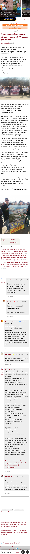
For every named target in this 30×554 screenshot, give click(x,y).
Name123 (8, 354)
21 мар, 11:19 (20, 280)
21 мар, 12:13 (18, 476)
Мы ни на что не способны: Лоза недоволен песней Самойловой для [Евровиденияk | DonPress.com (15, 464)
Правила (3, 512)
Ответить (10, 296)
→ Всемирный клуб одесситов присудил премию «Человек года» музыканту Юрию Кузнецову (14, 532)
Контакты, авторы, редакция (7, 549)
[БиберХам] (2, 477)
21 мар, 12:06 (20, 354)
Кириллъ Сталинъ (11, 322)
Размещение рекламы (17, 547)
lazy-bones (10, 280)
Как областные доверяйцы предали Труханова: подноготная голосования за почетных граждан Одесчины (14, 258)
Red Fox (10, 302)
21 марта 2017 (5, 43)
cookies (17, 552)
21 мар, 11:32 (21, 302)
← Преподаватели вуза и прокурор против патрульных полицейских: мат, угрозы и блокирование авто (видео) (14, 524)
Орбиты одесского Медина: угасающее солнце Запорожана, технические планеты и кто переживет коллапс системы (14, 264)
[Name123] (2, 354)
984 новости (13, 242)
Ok (23, 552)
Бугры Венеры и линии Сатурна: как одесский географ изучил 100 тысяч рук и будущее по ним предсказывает (9, 13)
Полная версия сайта (5, 547)
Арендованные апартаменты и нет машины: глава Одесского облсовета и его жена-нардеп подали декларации (14, 251)
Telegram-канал (22, 549)
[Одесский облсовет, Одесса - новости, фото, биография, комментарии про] (5, 240)
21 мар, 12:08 (18, 370)
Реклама (15, 31)
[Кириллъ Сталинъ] (2, 322)
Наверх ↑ (11, 512)
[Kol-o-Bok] (2, 374)
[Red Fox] (4, 302)
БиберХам (9, 476)
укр (24, 19)
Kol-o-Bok (8, 370)
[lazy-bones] (3, 282)
